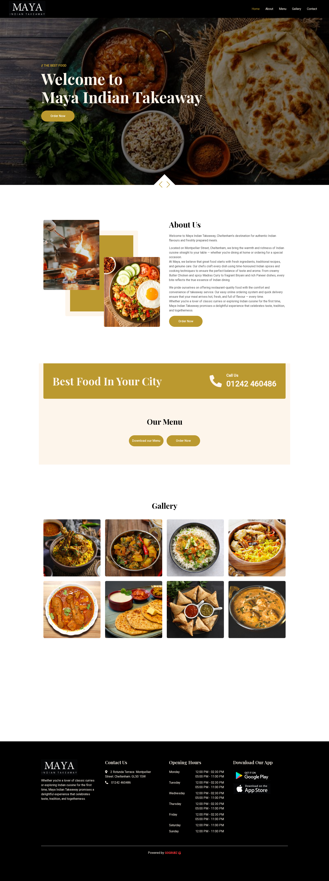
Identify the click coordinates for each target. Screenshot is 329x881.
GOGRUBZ (171, 852)
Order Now (57, 116)
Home (256, 9)
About (269, 9)
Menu (282, 9)
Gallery (296, 9)
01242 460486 (121, 782)
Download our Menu (146, 440)
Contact (312, 9)
